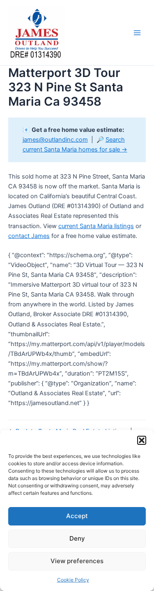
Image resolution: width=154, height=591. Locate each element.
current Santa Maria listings (96, 226)
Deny (77, 538)
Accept (77, 516)
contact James (29, 236)
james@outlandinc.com (55, 139)
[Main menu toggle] (137, 32)
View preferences (77, 561)
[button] (142, 440)
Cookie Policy (73, 580)
